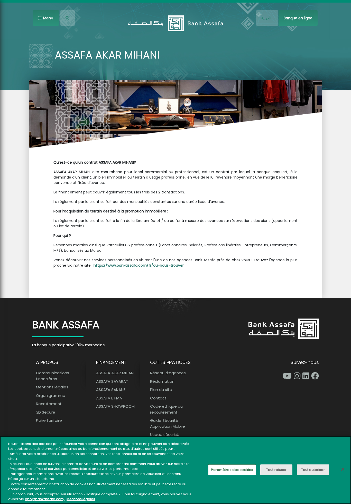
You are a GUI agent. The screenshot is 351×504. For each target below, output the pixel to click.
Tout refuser (276, 469)
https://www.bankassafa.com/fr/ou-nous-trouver (139, 265)
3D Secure (45, 412)
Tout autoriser (313, 469)
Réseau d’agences (168, 373)
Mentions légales (52, 387)
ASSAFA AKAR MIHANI (115, 373)
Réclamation (162, 381)
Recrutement (49, 403)
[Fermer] (342, 469)
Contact (158, 398)
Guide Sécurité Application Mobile (167, 423)
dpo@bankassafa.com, (44, 498)
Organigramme (50, 395)
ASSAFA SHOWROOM (115, 406)
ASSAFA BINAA (109, 398)
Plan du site (161, 389)
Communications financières (52, 375)
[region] (175, 470)
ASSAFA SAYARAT (112, 381)
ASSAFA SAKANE (110, 389)
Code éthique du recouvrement (166, 409)
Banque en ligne (298, 18)
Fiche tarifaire (49, 420)
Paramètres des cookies (232, 469)
